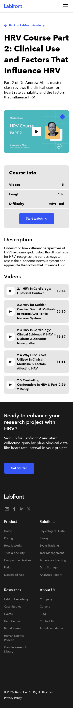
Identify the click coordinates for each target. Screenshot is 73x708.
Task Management (52, 553)
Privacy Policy (13, 698)
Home (8, 531)
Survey (44, 538)
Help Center (12, 621)
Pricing (8, 538)
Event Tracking (49, 546)
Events (8, 614)
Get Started (19, 468)
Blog (43, 614)
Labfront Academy (16, 599)
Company (46, 599)
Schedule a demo (51, 628)
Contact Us (47, 621)
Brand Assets (12, 628)
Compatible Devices (17, 560)
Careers (45, 607)
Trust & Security (14, 553)
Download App (14, 575)
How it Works (13, 546)
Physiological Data (52, 531)
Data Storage (49, 567)
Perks (7, 567)
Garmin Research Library (15, 649)
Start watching (36, 218)
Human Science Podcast (14, 638)
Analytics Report (51, 575)
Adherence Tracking (53, 560)
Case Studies (12, 607)
